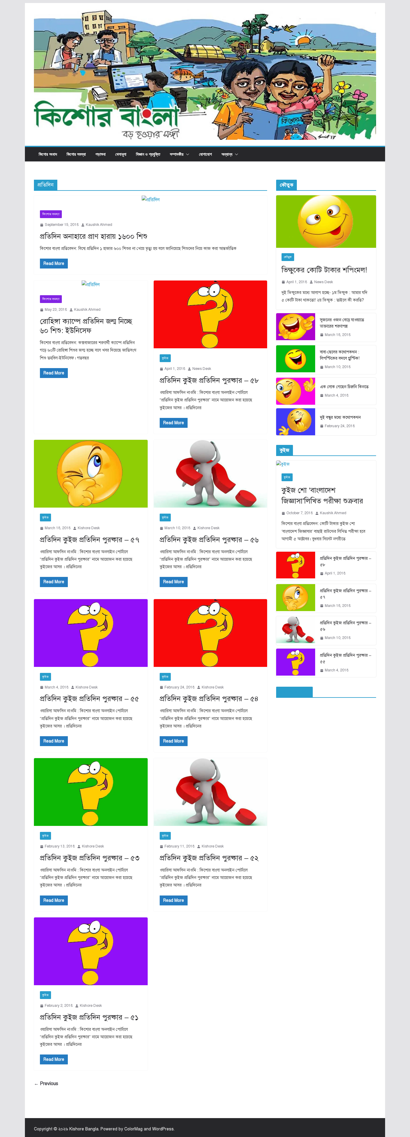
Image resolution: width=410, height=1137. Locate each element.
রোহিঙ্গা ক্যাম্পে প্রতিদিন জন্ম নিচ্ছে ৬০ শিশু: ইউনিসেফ (86, 326)
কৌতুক (288, 257)
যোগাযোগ (205, 154)
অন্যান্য (227, 154)
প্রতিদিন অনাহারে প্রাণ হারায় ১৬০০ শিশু (93, 236)
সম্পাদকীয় (176, 154)
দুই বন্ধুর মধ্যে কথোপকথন (340, 417)
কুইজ (165, 358)
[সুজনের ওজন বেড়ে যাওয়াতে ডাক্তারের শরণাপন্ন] (295, 327)
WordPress (163, 1129)
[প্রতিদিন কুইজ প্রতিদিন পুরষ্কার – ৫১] (91, 951)
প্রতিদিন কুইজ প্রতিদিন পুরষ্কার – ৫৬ (209, 539)
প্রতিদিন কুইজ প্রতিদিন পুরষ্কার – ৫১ (89, 1017)
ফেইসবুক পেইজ (294, 692)
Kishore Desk (89, 528)
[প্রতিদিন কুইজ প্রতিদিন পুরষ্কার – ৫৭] (91, 474)
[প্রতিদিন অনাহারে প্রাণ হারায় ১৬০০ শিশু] (150, 200)
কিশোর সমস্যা (76, 154)
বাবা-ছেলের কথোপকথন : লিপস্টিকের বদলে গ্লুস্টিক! (340, 355)
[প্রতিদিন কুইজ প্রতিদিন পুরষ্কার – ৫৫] (91, 633)
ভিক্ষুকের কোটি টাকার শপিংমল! (324, 270)
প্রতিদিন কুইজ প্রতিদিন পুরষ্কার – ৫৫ (89, 698)
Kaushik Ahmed (99, 225)
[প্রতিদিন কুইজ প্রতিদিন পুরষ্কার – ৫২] (210, 792)
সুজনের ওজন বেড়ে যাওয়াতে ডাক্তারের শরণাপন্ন (342, 323)
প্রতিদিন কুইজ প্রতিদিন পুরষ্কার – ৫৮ (209, 380)
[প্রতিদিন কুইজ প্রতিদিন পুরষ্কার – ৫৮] (210, 314)
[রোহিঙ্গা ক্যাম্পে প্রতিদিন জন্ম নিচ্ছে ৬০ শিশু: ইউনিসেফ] (91, 284)
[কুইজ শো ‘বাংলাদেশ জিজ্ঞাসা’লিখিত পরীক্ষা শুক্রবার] (326, 464)
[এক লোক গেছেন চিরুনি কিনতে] (295, 391)
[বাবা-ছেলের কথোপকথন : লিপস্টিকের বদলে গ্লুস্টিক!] (295, 359)
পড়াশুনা (100, 154)
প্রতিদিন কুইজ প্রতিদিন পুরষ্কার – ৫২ (209, 858)
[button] (186, 154)
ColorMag (133, 1129)
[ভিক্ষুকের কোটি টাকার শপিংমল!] (326, 221)
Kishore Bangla (83, 1129)
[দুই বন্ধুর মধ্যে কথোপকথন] (295, 421)
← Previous (46, 1084)
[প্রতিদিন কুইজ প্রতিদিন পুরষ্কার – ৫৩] (91, 792)
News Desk (201, 369)
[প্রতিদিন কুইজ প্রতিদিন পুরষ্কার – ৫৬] (210, 474)
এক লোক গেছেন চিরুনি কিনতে (344, 386)
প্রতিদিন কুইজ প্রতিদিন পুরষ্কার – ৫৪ (209, 698)
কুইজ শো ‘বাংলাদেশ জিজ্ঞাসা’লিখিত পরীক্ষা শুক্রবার (322, 496)
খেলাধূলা (120, 154)
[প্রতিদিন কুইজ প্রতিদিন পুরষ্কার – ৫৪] (210, 633)
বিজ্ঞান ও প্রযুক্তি (148, 154)
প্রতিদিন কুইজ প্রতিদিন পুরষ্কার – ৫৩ (90, 858)
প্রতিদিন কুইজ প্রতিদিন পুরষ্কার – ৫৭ (89, 539)
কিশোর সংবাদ (48, 154)
